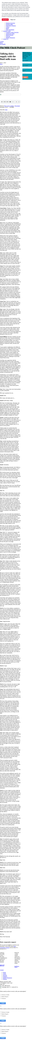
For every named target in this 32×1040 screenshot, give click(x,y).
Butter (7, 28)
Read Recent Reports (17, 967)
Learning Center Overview (12, 32)
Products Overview (10, 23)
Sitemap (5, 979)
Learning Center (7, 31)
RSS (6, 109)
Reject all (13, 19)
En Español (2, 44)
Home (4, 972)
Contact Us (5, 39)
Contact (2, 41)
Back (1, 64)
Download (17, 106)
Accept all (5, 19)
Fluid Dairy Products (11, 25)
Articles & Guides (10, 33)
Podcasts (8, 36)
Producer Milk (9, 24)
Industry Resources (10, 37)
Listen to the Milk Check (2, 965)
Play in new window (9, 106)
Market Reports (9, 35)
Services (5, 975)
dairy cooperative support (8, 947)
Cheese (7, 27)
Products (5, 976)
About (4, 973)
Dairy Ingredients (10, 29)
